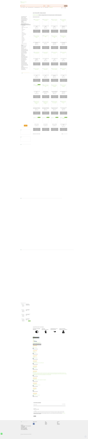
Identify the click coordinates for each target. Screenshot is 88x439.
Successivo (39, 344)
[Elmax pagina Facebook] (38, 424)
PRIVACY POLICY (58, 423)
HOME (45, 421)
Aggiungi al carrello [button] (37, 30)
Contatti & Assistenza (46, 7)
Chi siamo (26, 7)
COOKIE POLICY (58, 424)
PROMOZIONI (58, 421)
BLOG (43, 7)
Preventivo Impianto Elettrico (31, 7)
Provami (26, 125)
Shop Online (23, 7)
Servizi (41, 7)
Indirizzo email (35, 404)
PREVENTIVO (46, 423)
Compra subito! (36, 48)
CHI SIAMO (46, 422)
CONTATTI (46, 424)
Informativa (35, 408)
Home (21, 7)
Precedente (35, 344)
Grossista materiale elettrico (37, 7)
